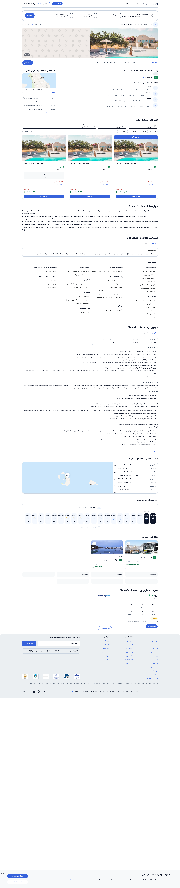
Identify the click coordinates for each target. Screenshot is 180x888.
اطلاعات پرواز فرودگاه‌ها (152, 680)
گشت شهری (155, 665)
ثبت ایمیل (29, 645)
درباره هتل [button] (136, 63)
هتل (132, 4)
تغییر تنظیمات (17, 882)
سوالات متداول (129, 653)
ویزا (157, 657)
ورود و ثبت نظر (151, 626)
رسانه (108, 665)
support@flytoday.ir (31, 652)
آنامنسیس (119, 581)
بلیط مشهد (126, 685)
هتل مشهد (105, 685)
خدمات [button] (156, 638)
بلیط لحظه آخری (61, 685)
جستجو (29, 16)
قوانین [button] (119, 63)
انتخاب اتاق (27, 63)
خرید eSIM (155, 672)
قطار (126, 4)
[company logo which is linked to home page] (149, 3)
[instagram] (38, 693)
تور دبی (46, 685)
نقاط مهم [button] (112, 63)
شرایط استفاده (68, 879)
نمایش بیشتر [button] (154, 451)
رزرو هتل (149, 24)
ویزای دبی (52, 685)
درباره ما (107, 642)
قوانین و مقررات (129, 650)
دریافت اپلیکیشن (105, 661)
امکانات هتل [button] (127, 63)
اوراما (120, 557)
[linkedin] (33, 693)
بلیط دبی (133, 685)
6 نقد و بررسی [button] (142, 77)
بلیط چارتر (155, 685)
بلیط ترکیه (83, 685)
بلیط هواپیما (154, 642)
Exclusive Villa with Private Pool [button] (127, 163)
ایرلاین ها (148, 685)
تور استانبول (40, 685)
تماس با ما (106, 646)
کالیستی (119, 574)
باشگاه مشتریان (129, 657)
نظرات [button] (98, 63)
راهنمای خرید (130, 646)
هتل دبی (112, 685)
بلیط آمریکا (69, 685)
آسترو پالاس (153, 574)
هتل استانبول (119, 685)
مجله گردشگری (105, 653)
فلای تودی (70, 693)
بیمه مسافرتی (154, 668)
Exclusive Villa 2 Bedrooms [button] (79, 163)
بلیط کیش (91, 685)
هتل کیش (98, 685)
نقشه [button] (53, 92)
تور (157, 661)
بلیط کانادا (76, 685)
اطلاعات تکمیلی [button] (129, 638)
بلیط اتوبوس (154, 653)
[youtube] (43, 693)
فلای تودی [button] (106, 638)
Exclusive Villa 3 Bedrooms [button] (33, 163)
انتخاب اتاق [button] (144, 63)
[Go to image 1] (143, 552)
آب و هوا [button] (105, 63)
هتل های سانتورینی (139, 24)
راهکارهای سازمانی (129, 665)
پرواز (138, 4)
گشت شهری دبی (31, 685)
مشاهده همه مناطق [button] (51, 113)
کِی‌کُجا (156, 676)
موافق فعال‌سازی (17, 876)
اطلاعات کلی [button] (153, 63)
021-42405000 (56, 652)
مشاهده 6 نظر (106, 630)
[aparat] (23, 693)
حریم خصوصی (77, 879)
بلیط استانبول (141, 685)
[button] (119, 4)
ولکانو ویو (85, 574)
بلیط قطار (155, 650)
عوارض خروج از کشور (128, 661)
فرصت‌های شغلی (105, 650)
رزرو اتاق (90, 196)
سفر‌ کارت (107, 657)
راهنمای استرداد (129, 642)
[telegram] (28, 693)
